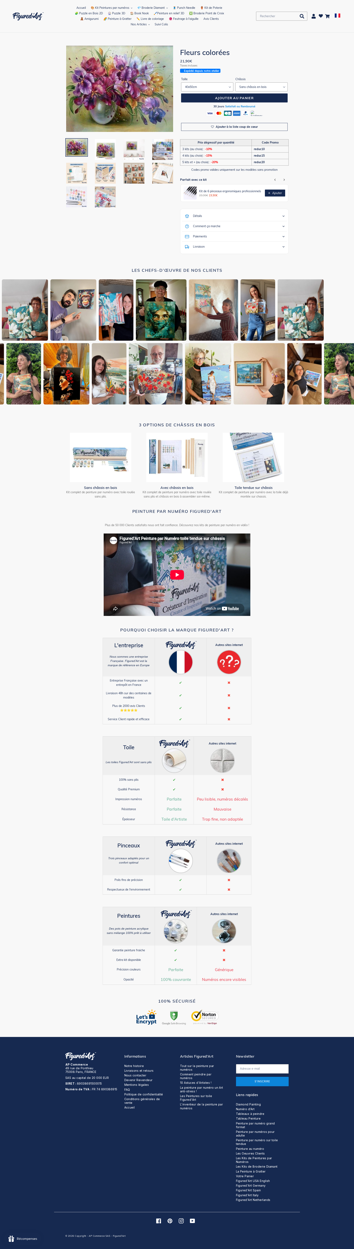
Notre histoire (134, 1066)
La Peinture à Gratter (251, 1171)
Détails (197, 216)
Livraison (199, 246)
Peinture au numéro (250, 1148)
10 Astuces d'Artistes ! (195, 1082)
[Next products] (284, 180)
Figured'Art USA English (253, 1181)
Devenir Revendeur (138, 1080)
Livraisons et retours (139, 1070)
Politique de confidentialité (143, 1094)
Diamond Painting (248, 1104)
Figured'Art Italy (247, 1195)
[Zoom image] (119, 89)
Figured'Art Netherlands (253, 1200)
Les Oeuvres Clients (250, 1153)
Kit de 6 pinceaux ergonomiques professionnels (230, 191)
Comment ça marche (206, 226)
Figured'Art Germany (251, 1185)
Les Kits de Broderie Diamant (257, 1166)
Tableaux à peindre (250, 1113)
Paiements (200, 236)
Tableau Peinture (248, 1118)
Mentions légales (136, 1084)
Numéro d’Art (245, 1109)
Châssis (240, 79)
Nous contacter (135, 1075)
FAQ (127, 1089)
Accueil (129, 1107)
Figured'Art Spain (248, 1190)
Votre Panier (245, 1176)
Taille (184, 79)
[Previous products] (275, 180)
